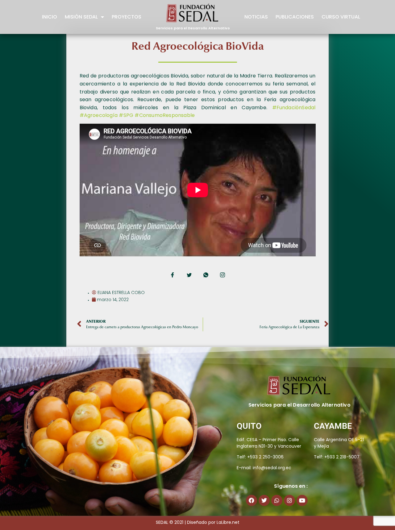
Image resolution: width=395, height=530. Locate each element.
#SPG (126, 115)
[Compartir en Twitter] (189, 275)
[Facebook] (251, 500)
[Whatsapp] (276, 500)
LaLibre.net (228, 522)
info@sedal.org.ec (272, 468)
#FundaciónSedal (294, 107)
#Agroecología (99, 115)
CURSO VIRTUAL (341, 16)
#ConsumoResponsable (165, 115)
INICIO (49, 16)
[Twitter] (264, 500)
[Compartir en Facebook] (172, 275)
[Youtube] (302, 500)
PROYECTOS (126, 16)
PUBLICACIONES (295, 16)
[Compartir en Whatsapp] (206, 275)
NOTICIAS (256, 16)
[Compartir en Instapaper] (222, 275)
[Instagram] (289, 500)
